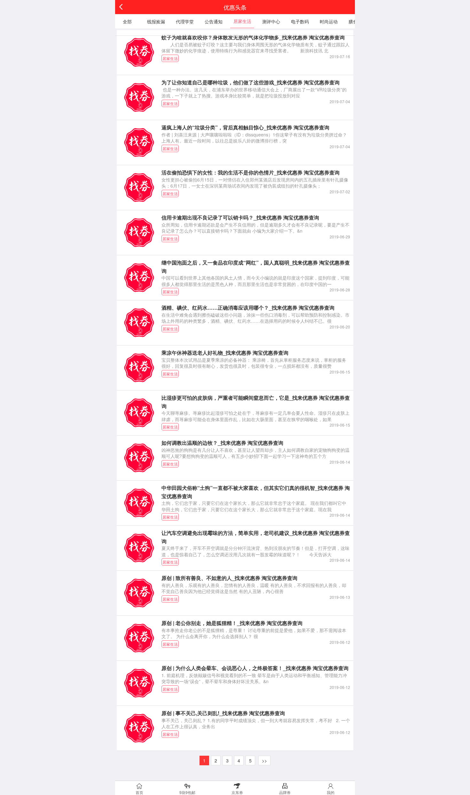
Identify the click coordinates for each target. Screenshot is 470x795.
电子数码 (300, 21)
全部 (127, 21)
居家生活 (242, 21)
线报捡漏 (156, 21)
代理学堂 (185, 21)
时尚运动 (329, 21)
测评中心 (271, 21)
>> (264, 760)
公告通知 (214, 21)
